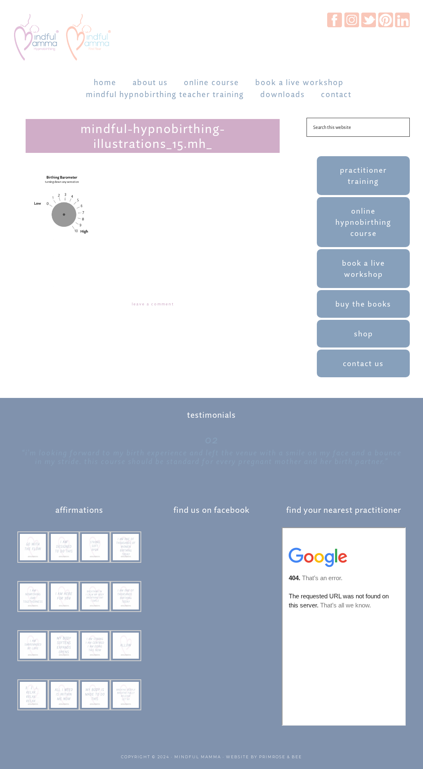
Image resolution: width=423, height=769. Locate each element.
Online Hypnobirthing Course (363, 222)
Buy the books (363, 304)
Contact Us (363, 363)
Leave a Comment (153, 304)
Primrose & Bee (280, 757)
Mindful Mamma (197, 757)
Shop (363, 333)
